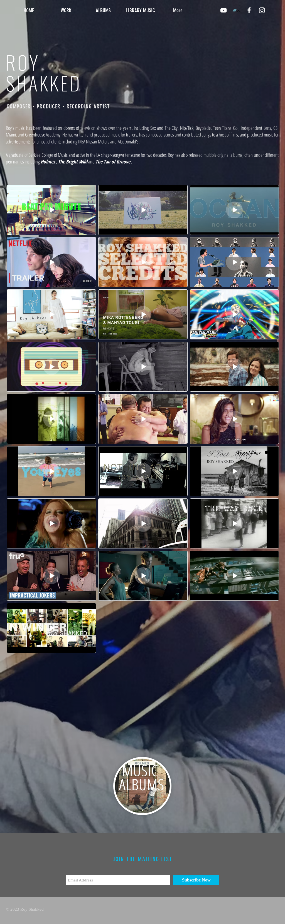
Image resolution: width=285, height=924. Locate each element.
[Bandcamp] (236, 10)
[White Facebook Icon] (249, 10)
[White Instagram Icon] (262, 10)
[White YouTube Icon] (223, 10)
